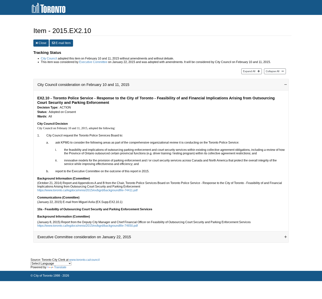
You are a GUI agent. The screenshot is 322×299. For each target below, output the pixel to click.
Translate (60, 267)
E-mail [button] (63, 43)
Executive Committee (93, 62)
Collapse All (271, 71)
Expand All (248, 71)
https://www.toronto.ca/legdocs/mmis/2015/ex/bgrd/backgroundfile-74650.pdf (87, 225)
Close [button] (42, 43)
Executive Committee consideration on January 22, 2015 (84, 237)
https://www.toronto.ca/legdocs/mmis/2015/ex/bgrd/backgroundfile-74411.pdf (87, 190)
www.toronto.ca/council (84, 259)
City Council (49, 58)
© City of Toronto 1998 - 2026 (50, 275)
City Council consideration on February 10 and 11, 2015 (83, 85)
